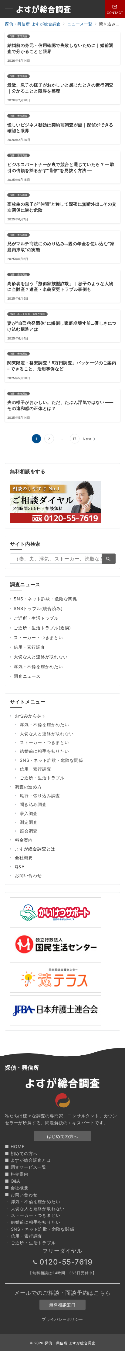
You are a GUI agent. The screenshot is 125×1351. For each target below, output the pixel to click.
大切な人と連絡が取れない (41, 656)
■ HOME (15, 1146)
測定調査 (29, 822)
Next (87, 439)
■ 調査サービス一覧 (25, 1167)
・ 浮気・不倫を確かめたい (32, 1201)
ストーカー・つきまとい (38, 637)
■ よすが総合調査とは (28, 1160)
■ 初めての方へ (21, 1153)
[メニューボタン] (9, 9)
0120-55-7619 (66, 1262)
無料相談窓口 (62, 1304)
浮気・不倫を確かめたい (38, 666)
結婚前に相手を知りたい (44, 751)
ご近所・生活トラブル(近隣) (42, 627)
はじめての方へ (62, 1136)
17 (75, 439)
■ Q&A (12, 1181)
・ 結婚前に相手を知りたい (32, 1222)
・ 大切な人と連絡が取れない (35, 1208)
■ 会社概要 (17, 1187)
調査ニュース (27, 676)
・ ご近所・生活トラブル (30, 1242)
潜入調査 (29, 813)
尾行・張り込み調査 (40, 795)
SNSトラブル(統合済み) (38, 608)
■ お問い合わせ (21, 1194)
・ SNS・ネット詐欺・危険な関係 (39, 1229)
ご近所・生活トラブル (36, 618)
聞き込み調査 (33, 804)
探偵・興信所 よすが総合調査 (70, 1343)
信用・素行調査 (29, 647)
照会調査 (29, 830)
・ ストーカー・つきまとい (32, 1215)
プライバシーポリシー (62, 1319)
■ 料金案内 (17, 1174)
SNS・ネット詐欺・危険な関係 (45, 598)
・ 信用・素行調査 (23, 1236)
